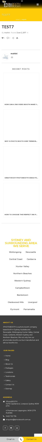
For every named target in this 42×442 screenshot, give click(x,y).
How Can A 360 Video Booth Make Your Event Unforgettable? (22, 104)
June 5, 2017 (21, 33)
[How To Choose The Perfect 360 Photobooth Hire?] (21, 197)
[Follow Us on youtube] (17, 428)
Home (18, 19)
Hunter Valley (22, 266)
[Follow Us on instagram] (11, 428)
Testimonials (10, 376)
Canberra (31, 259)
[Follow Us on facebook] (5, 428)
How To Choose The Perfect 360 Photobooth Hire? (22, 214)
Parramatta (29, 309)
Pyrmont (14, 309)
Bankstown (22, 295)
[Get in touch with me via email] (12, 58)
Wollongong (15, 252)
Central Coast (15, 259)
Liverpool (32, 302)
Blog (7, 360)
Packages (9, 368)
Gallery (8, 380)
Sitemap (8, 389)
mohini (7, 33)
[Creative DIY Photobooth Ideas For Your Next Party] (21, 160)
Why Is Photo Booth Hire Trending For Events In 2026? (22, 141)
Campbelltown (22, 288)
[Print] (18, 37)
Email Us (10, 439)
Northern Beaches (22, 273)
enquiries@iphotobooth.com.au (18, 420)
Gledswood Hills (16, 302)
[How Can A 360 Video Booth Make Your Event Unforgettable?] (21, 87)
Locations (9, 372)
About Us (9, 364)
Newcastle (31, 252)
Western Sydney (22, 281)
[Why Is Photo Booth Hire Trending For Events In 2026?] (21, 124)
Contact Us (9, 385)
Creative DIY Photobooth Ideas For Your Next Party (22, 178)
